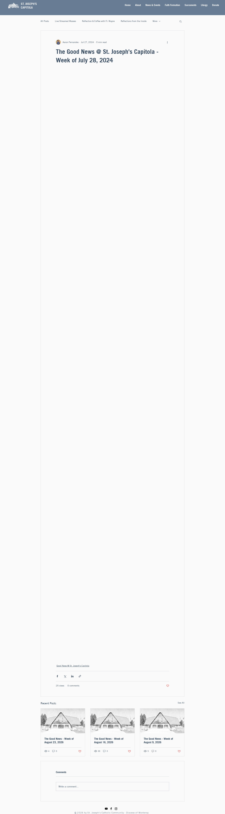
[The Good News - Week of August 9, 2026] (162, 721)
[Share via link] (79, 676)
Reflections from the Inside (133, 21)
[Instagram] (116, 808)
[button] (138, 5)
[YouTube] (106, 808)
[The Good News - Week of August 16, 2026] (112, 721)
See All (181, 702)
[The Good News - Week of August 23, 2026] (63, 721)
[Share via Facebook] (57, 676)
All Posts (45, 21)
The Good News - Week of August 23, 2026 (59, 740)
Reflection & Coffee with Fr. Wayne (98, 21)
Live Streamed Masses (65, 21)
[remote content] (112, 364)
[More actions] (167, 42)
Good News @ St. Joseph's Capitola (72, 665)
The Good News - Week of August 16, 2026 (108, 740)
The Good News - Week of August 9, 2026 (158, 740)
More (155, 21)
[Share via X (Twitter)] (64, 676)
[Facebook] (111, 808)
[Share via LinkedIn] (72, 676)
